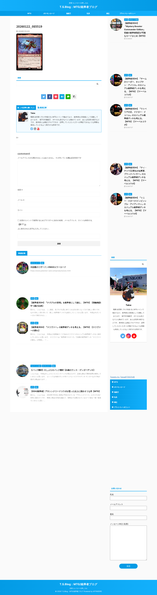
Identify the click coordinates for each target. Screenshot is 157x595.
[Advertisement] (58, 286)
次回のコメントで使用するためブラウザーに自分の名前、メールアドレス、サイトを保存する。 (57, 220)
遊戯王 (68, 13)
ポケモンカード (49, 13)
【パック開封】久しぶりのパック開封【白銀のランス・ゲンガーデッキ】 (62, 370)
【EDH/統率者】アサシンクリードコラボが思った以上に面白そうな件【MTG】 (65, 391)
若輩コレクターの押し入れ (78, 588)
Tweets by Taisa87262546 (122, 377)
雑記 (108, 13)
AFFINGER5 (97, 591)
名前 (20, 190)
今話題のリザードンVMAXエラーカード (48, 267)
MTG (29, 13)
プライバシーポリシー (128, 13)
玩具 (88, 13)
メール (21, 200)
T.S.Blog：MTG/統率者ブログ (78, 6)
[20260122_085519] (61, 96)
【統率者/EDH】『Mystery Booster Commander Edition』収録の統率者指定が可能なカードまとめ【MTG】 (135, 29)
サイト (20, 210)
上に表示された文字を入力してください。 (34, 229)
